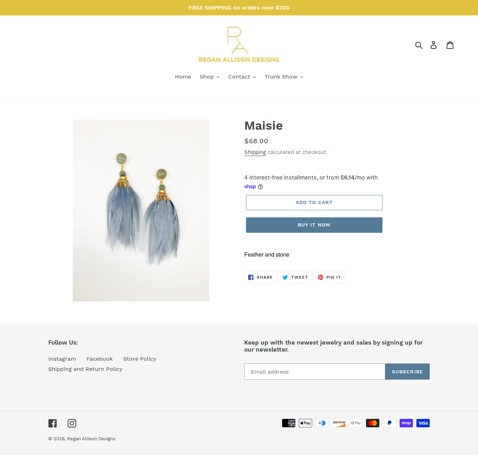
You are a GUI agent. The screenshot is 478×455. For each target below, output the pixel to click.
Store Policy (139, 358)
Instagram (62, 358)
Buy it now (314, 225)
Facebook (99, 358)
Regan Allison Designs (91, 438)
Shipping (255, 152)
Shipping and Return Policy (85, 369)
